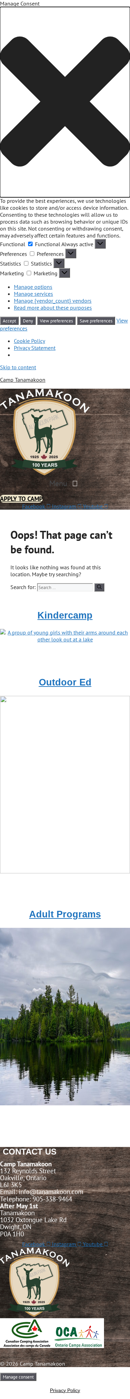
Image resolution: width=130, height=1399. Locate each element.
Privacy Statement (34, 347)
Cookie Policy (29, 340)
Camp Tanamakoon (22, 379)
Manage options (33, 286)
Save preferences (96, 321)
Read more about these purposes (53, 307)
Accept (9, 321)
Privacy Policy (65, 1390)
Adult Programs (65, 914)
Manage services (33, 293)
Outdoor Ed (65, 682)
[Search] (99, 587)
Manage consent (18, 1377)
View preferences (56, 321)
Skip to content (18, 367)
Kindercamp (65, 615)
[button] (65, 102)
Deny (28, 321)
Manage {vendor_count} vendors (53, 300)
